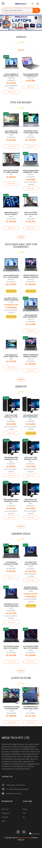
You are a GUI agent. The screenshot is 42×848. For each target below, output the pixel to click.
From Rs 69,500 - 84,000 (11, 512)
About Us (5, 809)
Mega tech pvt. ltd (23, 838)
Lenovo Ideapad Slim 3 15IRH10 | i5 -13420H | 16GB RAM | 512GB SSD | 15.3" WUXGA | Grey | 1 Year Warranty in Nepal (31, 171)
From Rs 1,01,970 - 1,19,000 (11, 617)
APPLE (11, 216)
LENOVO (11, 78)
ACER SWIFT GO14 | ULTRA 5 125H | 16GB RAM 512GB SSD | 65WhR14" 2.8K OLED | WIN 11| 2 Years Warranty (31, 132)
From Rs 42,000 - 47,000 (11, 428)
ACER (11, 135)
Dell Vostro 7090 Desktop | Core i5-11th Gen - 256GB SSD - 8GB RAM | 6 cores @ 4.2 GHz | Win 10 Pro (31, 458)
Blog (3, 821)
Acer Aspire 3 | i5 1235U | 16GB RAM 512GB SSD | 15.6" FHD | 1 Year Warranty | (11, 132)
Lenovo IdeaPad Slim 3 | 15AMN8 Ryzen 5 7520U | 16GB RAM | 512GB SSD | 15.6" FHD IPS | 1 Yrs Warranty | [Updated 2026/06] (30, 75)
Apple (25, 809)
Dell (24, 813)
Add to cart (11, 92)
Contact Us (6, 813)
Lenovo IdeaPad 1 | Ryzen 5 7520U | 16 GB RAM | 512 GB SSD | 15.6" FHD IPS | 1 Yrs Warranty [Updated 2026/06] (11, 75)
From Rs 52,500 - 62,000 (31, 512)
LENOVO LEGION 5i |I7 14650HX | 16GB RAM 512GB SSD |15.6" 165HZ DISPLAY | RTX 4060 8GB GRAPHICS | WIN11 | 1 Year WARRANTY (31, 356)
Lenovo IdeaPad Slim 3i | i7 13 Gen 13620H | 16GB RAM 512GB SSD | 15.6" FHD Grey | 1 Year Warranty (11, 276)
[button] (32, 4)
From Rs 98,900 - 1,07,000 (31, 575)
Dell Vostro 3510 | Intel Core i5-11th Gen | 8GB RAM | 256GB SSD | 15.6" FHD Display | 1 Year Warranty (31, 213)
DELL (11, 174)
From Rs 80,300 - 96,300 (11, 87)
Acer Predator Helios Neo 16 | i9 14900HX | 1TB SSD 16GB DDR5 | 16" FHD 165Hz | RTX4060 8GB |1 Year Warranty (11, 647)
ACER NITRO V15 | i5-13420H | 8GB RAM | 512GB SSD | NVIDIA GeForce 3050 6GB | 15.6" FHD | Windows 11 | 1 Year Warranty (11, 605)
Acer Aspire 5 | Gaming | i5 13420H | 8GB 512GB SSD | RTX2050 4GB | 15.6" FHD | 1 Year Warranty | (11, 563)
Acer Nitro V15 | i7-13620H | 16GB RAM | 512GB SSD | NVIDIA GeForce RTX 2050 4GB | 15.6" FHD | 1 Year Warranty (11, 299)
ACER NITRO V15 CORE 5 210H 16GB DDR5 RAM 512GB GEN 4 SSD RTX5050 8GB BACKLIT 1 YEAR (11, 707)
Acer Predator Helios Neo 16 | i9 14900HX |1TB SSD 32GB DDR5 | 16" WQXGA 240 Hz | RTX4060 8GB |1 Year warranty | (31, 647)
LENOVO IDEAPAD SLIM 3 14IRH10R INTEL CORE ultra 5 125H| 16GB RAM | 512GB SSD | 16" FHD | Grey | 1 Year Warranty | (31, 316)
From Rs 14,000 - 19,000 (11, 470)
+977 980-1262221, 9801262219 (17, 789)
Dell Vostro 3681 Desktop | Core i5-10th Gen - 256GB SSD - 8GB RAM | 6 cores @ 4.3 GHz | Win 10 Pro (11, 416)
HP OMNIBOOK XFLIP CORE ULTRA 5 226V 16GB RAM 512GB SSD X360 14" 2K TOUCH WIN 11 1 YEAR (30, 707)
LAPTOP (21, 50)
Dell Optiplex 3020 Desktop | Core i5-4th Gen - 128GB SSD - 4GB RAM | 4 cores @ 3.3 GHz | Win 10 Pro (11, 458)
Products (5, 817)
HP (31, 711)
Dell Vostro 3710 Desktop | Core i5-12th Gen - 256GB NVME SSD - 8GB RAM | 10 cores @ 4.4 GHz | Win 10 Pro (31, 500)
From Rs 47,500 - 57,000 (31, 470)
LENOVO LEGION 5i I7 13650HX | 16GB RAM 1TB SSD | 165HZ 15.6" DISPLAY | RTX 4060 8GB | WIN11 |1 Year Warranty (30, 276)
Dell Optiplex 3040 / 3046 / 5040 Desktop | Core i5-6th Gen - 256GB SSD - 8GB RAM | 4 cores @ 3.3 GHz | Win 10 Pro (31, 416)
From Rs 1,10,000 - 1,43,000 (11, 311)
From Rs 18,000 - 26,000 (30, 428)
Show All (21, 237)
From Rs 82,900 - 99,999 (31, 183)
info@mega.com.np (13, 793)
